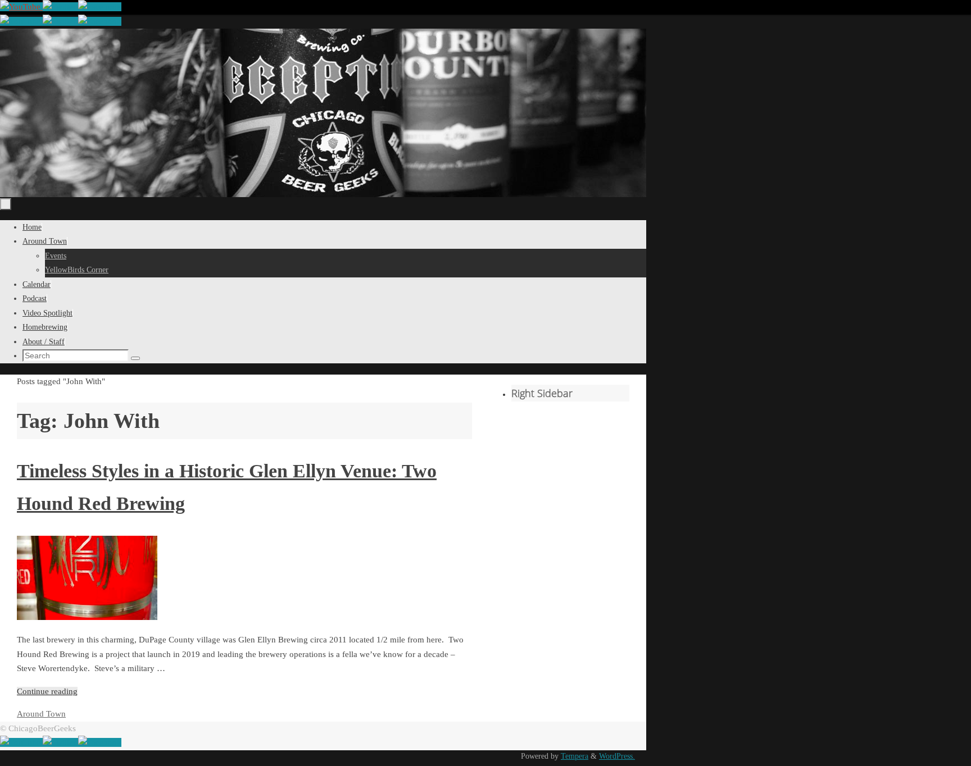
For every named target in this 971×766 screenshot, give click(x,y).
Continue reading (47, 691)
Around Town (41, 713)
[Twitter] (60, 6)
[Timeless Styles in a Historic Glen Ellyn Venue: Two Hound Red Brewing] (87, 617)
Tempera (574, 756)
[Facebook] (99, 6)
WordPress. (617, 756)
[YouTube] (21, 6)
